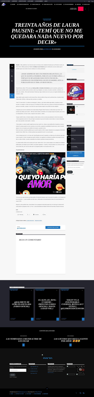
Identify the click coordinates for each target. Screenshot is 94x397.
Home (13, 4)
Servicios (14, 1)
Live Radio (30, 1)
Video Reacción (48, 4)
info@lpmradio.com (34, 371)
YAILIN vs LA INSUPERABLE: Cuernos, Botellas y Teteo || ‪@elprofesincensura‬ (72, 304)
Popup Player (22, 1)
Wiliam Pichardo (38, 391)
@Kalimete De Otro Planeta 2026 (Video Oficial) (21, 304)
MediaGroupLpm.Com (22, 391)
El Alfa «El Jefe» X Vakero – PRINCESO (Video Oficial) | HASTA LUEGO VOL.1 (47, 304)
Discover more (50, 372)
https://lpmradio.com (34, 366)
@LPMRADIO (47, 49)
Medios (79, 4)
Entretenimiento (23, 4)
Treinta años (38, 220)
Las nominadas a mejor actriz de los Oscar (24, 340)
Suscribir (12, 374)
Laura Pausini (30, 220)
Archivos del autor (52, 227)
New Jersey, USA (34, 373)
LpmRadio (70, 64)
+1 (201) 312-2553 (33, 368)
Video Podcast (36, 4)
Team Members (39, 1)
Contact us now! (6, 1)
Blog (46, 1)
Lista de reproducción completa (75, 154)
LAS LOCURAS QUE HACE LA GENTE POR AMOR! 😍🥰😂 (71, 340)
